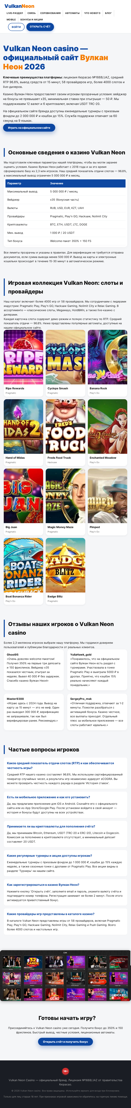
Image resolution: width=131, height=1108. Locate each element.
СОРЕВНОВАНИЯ (50, 13)
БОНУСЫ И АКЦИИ (31, 19)
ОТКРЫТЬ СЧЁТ (40, 26)
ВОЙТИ (16, 27)
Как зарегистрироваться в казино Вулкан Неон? (43, 884)
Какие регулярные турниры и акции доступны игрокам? (49, 855)
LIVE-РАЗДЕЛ (15, 13)
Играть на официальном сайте (29, 127)
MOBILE (11, 19)
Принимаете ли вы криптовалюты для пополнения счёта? (51, 826)
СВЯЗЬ (31, 13)
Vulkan (19, 6)
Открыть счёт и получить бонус (65, 1041)
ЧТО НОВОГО (92, 13)
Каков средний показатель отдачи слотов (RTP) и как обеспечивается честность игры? (60, 765)
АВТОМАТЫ (72, 13)
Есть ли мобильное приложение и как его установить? (48, 797)
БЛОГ (108, 13)
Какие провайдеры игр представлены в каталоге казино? (50, 914)
